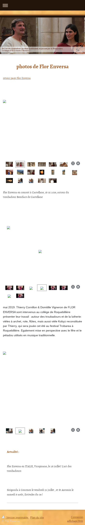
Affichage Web (75, 521)
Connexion (77, 517)
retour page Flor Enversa (17, 78)
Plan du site (37, 517)
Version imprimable (17, 517)
